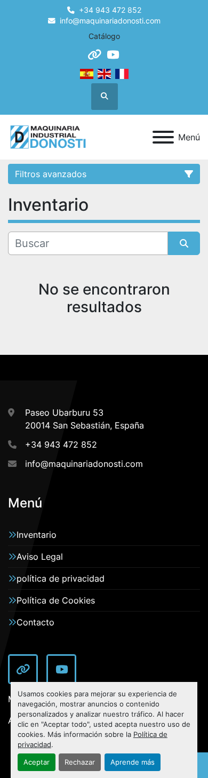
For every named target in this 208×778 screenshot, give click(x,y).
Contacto (35, 622)
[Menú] (163, 137)
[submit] (184, 243)
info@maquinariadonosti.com (110, 21)
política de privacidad (61, 578)
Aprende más (132, 762)
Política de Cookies (56, 600)
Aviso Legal (40, 556)
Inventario (37, 534)
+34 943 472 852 (110, 10)
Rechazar (80, 762)
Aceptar (36, 762)
